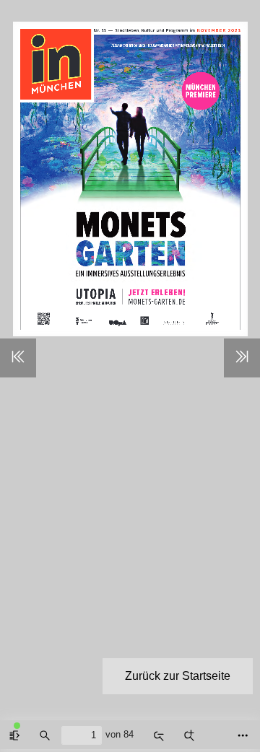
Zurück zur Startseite (177, 676)
